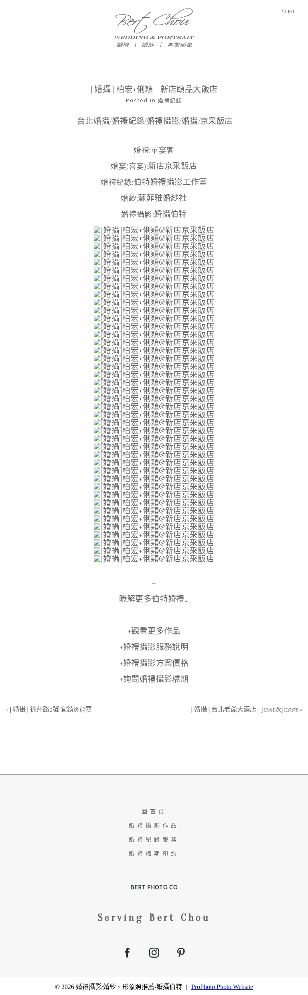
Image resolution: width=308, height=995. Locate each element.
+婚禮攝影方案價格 (154, 663)
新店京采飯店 (172, 166)
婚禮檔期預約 (154, 853)
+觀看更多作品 (154, 631)
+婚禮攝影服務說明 (154, 647)
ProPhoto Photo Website (222, 986)
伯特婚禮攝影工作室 (170, 182)
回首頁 (154, 811)
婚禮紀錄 (170, 100)
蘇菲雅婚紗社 (162, 198)
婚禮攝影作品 (154, 825)
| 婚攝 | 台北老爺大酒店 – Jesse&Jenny (244, 709)
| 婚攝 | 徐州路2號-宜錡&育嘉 (51, 709)
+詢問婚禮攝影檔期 (154, 679)
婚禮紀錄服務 (154, 839)
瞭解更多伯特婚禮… (154, 599)
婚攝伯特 (170, 214)
